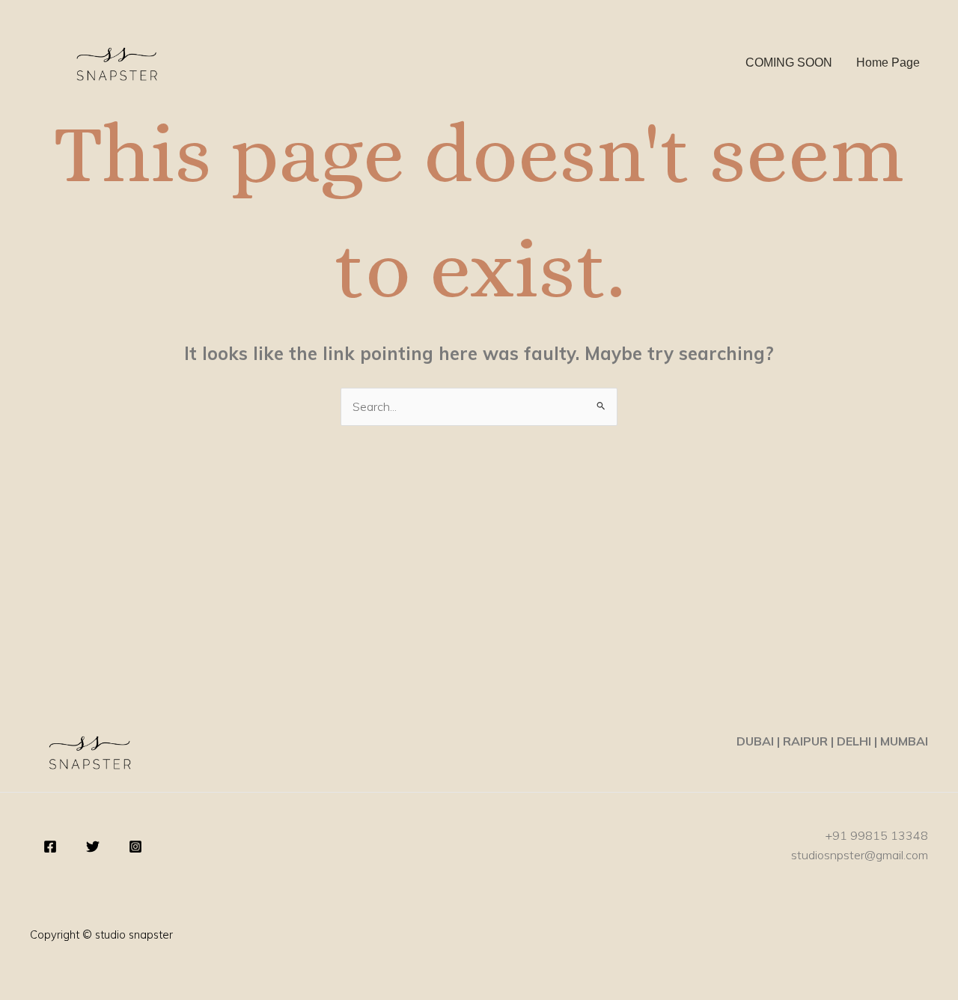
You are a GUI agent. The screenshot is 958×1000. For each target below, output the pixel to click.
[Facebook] (50, 846)
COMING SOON (788, 62)
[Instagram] (135, 846)
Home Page (888, 62)
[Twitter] (92, 846)
